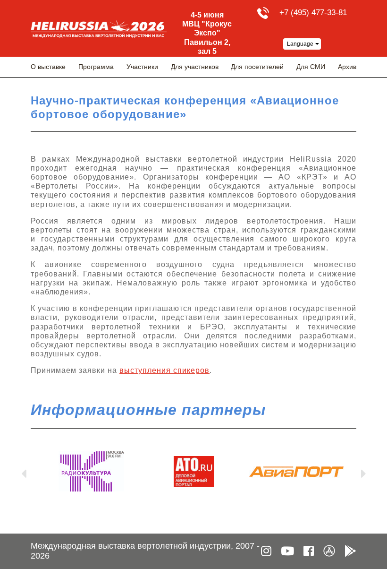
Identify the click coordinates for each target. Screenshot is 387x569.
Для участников (195, 66)
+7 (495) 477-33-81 (313, 12)
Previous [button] (23, 471)
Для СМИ (310, 66)
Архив (347, 66)
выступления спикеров (164, 370)
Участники (142, 66)
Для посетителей (257, 66)
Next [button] (363, 471)
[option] (91, 471)
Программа (96, 66)
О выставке (48, 66)
